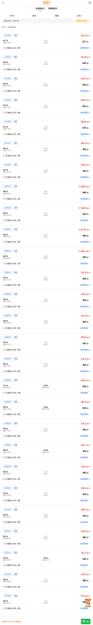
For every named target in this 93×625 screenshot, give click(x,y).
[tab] (40, 8)
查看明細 (84, 48)
